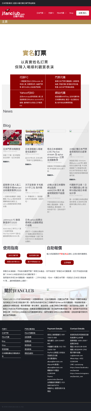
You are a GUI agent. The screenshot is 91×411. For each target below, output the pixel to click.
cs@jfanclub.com (76, 355)
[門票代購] (50, 82)
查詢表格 (28, 349)
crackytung (79, 364)
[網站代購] (50, 97)
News (8, 111)
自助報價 (28, 337)
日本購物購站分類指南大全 (11, 354)
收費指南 (28, 341)
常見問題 (5, 349)
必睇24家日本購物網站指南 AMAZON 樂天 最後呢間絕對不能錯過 (56, 190)
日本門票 (40, 13)
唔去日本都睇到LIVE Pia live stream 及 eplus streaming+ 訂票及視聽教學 (55, 154)
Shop (71, 13)
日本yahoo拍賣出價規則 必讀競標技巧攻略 (34, 223)
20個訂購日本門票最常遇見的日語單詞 (78, 152)
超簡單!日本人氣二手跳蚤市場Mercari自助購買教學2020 (12, 188)
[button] (44, 13)
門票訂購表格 (30, 329)
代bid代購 (60, 13)
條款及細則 (29, 353)
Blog (7, 125)
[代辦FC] (14, 82)
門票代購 (60, 77)
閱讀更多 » (6, 162)
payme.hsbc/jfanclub (55, 379)
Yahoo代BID (27, 92)
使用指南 (28, 345)
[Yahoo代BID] (14, 99)
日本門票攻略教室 (11, 149)
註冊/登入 (83, 13)
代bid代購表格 (30, 333)
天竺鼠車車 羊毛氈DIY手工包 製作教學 (34, 188)
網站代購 (60, 92)
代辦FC (51, 13)
